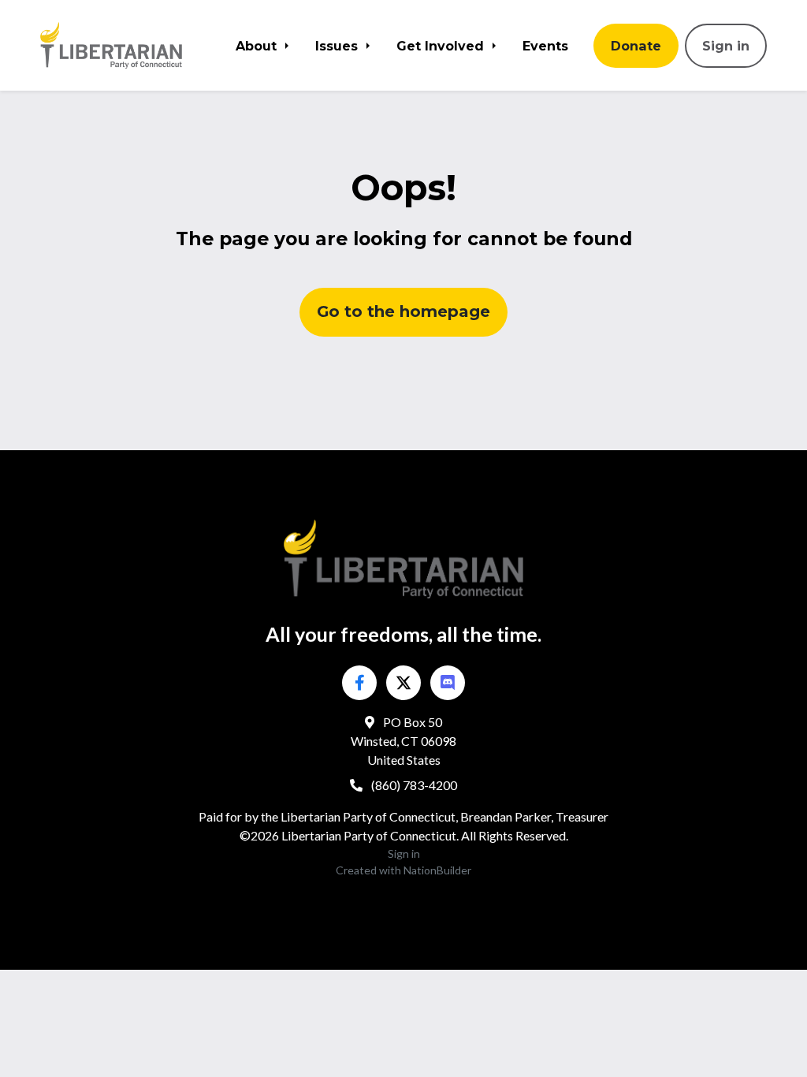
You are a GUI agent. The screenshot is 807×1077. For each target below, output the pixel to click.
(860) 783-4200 (413, 784)
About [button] (258, 46)
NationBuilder (437, 870)
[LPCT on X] (403, 682)
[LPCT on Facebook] (359, 682)
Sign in (725, 46)
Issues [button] (338, 46)
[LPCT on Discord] (447, 682)
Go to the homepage (403, 311)
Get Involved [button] (442, 46)
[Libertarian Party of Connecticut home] (121, 45)
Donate (636, 46)
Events (545, 46)
